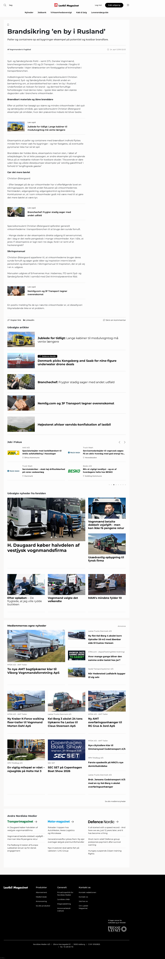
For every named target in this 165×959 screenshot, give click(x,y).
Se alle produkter (43, 906)
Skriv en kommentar (116, 320)
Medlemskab (41, 897)
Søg (10, 5)
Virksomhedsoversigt (61, 12)
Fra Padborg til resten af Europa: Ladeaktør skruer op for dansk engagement (22, 848)
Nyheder (29, 12)
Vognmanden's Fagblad (20, 49)
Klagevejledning (64, 904)
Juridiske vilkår (63, 899)
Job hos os (83, 901)
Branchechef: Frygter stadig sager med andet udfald (49, 214)
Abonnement (41, 892)
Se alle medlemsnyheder (115, 801)
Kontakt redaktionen (87, 892)
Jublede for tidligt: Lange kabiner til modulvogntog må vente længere (47, 128)
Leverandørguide (99, 12)
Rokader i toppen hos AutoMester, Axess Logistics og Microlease (61, 830)
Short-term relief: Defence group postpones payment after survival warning (104, 842)
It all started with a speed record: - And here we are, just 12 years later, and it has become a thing (106, 830)
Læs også (32, 122)
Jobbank (42, 12)
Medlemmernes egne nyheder (26, 625)
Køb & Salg (81, 12)
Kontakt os (83, 897)
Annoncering (41, 901)
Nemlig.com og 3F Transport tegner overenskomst (47, 293)
